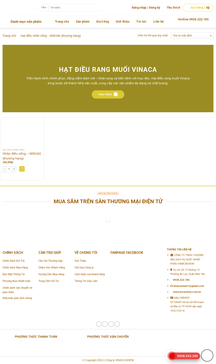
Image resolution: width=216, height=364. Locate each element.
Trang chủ (62, 21)
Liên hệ (158, 21)
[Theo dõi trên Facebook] (206, 25)
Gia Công (102, 21)
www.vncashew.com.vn (186, 291)
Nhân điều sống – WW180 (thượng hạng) (22, 156)
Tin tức (141, 21)
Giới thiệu (123, 21)
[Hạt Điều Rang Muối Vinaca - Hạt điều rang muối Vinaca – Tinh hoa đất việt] (18, 7)
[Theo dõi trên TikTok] (105, 324)
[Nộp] (96, 7)
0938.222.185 (181, 279)
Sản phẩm (82, 21)
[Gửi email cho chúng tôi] (211, 25)
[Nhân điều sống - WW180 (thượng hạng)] (22, 132)
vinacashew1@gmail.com (188, 285)
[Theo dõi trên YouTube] (117, 324)
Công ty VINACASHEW (119, 360)
